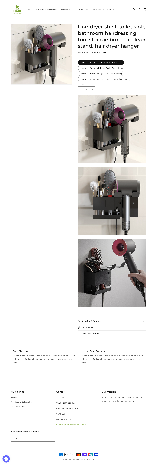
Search (14, 398)
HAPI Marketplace (18, 406)
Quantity (81, 84)
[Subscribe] (52, 439)
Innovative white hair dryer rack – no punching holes (103, 79)
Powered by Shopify (87, 459)
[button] (112, 9)
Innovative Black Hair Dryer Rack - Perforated (100, 62)
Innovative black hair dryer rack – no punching (101, 74)
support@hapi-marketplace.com (71, 425)
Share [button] (83, 340)
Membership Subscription (22, 402)
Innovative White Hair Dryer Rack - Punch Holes (101, 68)
